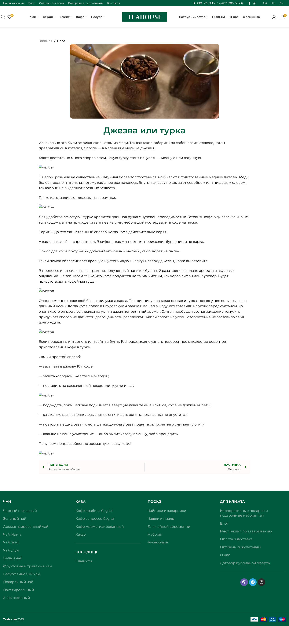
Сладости (84, 561)
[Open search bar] (3, 17)
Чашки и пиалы (161, 519)
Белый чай (12, 558)
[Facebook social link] (249, 3)
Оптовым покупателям (240, 547)
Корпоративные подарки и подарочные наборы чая (244, 513)
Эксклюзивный (16, 598)
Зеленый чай (14, 519)
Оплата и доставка (236, 539)
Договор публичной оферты (245, 563)
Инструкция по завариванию (246, 531)
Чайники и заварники (167, 511)
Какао (81, 534)
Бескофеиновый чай (21, 574)
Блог (61, 41)
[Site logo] (144, 17)
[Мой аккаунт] (274, 17)
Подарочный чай (18, 582)
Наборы (155, 534)
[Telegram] (253, 582)
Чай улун (11, 550)
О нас (225, 555)
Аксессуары (158, 542)
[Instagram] (261, 582)
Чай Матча (12, 534)
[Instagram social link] (254, 3)
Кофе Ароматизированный (100, 527)
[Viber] (244, 582)
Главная (45, 41)
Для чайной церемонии (169, 527)
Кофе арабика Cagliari (94, 511)
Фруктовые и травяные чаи (27, 566)
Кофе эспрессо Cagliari (95, 519)
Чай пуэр (11, 542)
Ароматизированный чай (25, 527)
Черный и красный (20, 511)
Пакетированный (18, 590)
